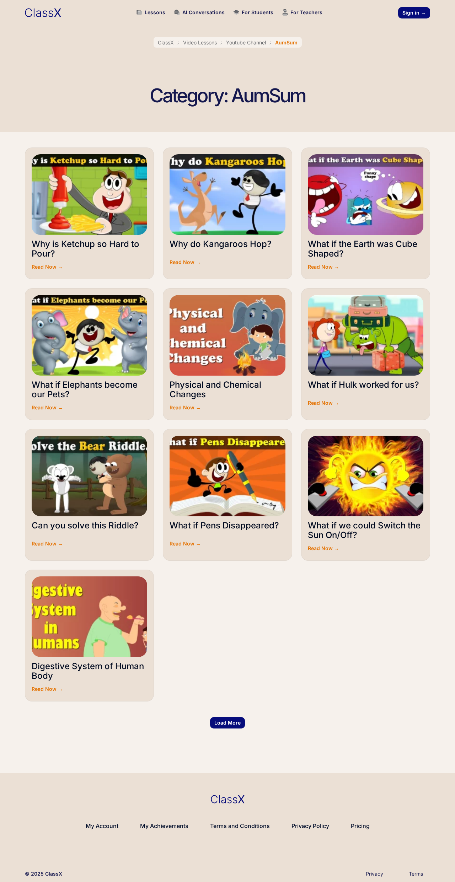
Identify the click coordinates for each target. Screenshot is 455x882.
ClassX (166, 42)
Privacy (374, 874)
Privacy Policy (310, 825)
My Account (102, 825)
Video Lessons (200, 42)
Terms (416, 874)
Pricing (360, 825)
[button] (227, 722)
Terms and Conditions (240, 825)
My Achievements (164, 825)
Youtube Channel (246, 42)
